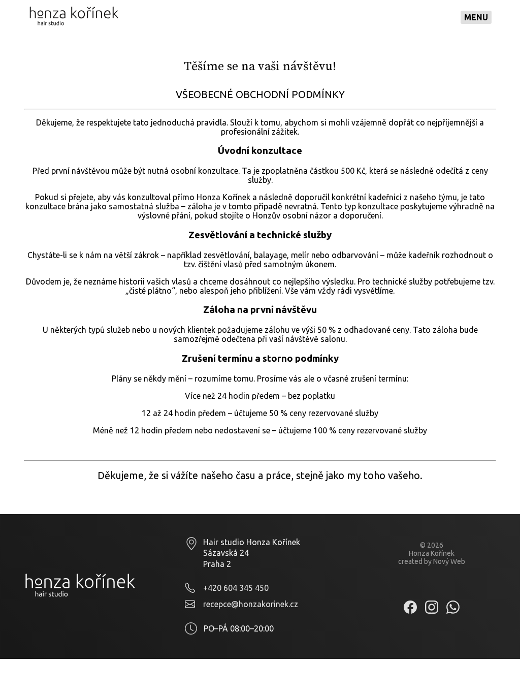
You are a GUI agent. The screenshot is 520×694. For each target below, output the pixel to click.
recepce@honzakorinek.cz (250, 604)
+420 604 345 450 (236, 587)
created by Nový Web (431, 561)
